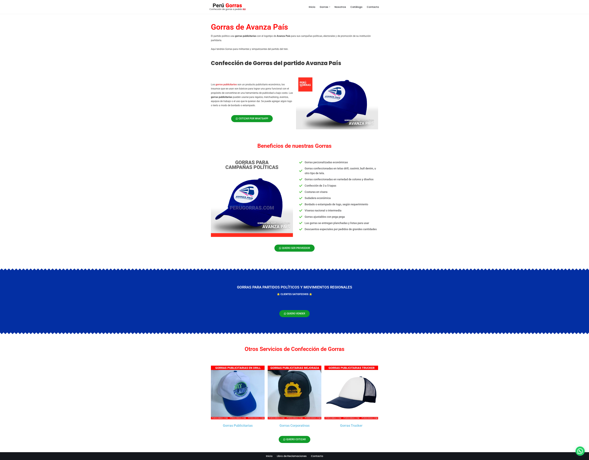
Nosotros (340, 7)
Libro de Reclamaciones (292, 456)
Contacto (373, 7)
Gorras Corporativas (294, 425)
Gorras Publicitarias (238, 425)
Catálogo (356, 7)
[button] (329, 7)
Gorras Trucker (351, 425)
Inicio (312, 7)
